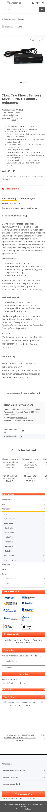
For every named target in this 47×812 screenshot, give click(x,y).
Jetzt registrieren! (18, 683)
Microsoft (6, 509)
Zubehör (14, 115)
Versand (8, 179)
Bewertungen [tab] (28, 198)
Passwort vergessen (10, 679)
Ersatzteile (9, 532)
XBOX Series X (10, 560)
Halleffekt (9, 537)
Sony (4, 574)
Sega (4, 569)
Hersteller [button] (7, 689)
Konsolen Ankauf (9, 499)
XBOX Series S (10, 555)
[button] (33, 2)
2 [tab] (23, 83)
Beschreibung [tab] (9, 198)
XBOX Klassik (9, 519)
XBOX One (8, 523)
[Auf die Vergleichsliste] (33, 39)
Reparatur (9, 546)
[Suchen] (42, 9)
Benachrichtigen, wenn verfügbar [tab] (19, 208)
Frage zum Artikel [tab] (11, 203)
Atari (4, 504)
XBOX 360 (8, 514)
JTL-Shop (28, 809)
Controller (9, 528)
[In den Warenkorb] (4, 33)
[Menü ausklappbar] (3, 1)
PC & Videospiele (9, 578)
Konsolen (9, 542)
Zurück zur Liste (10, 19)
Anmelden (23, 674)
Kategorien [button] (8, 494)
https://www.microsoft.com (22, 420)
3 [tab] (26, 83)
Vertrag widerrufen (23, 794)
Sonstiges (6, 583)
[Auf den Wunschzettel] (39, 39)
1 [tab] (21, 83)
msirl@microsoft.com (18, 418)
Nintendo (6, 565)
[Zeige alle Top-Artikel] (42, 697)
